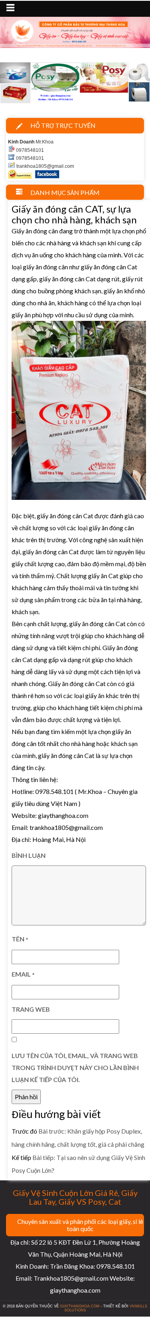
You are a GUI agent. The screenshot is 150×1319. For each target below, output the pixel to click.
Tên (20, 939)
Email (23, 974)
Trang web (31, 1009)
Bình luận (29, 855)
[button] (11, 84)
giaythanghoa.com (80, 1306)
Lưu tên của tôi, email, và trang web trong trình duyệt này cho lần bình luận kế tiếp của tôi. (75, 1067)
